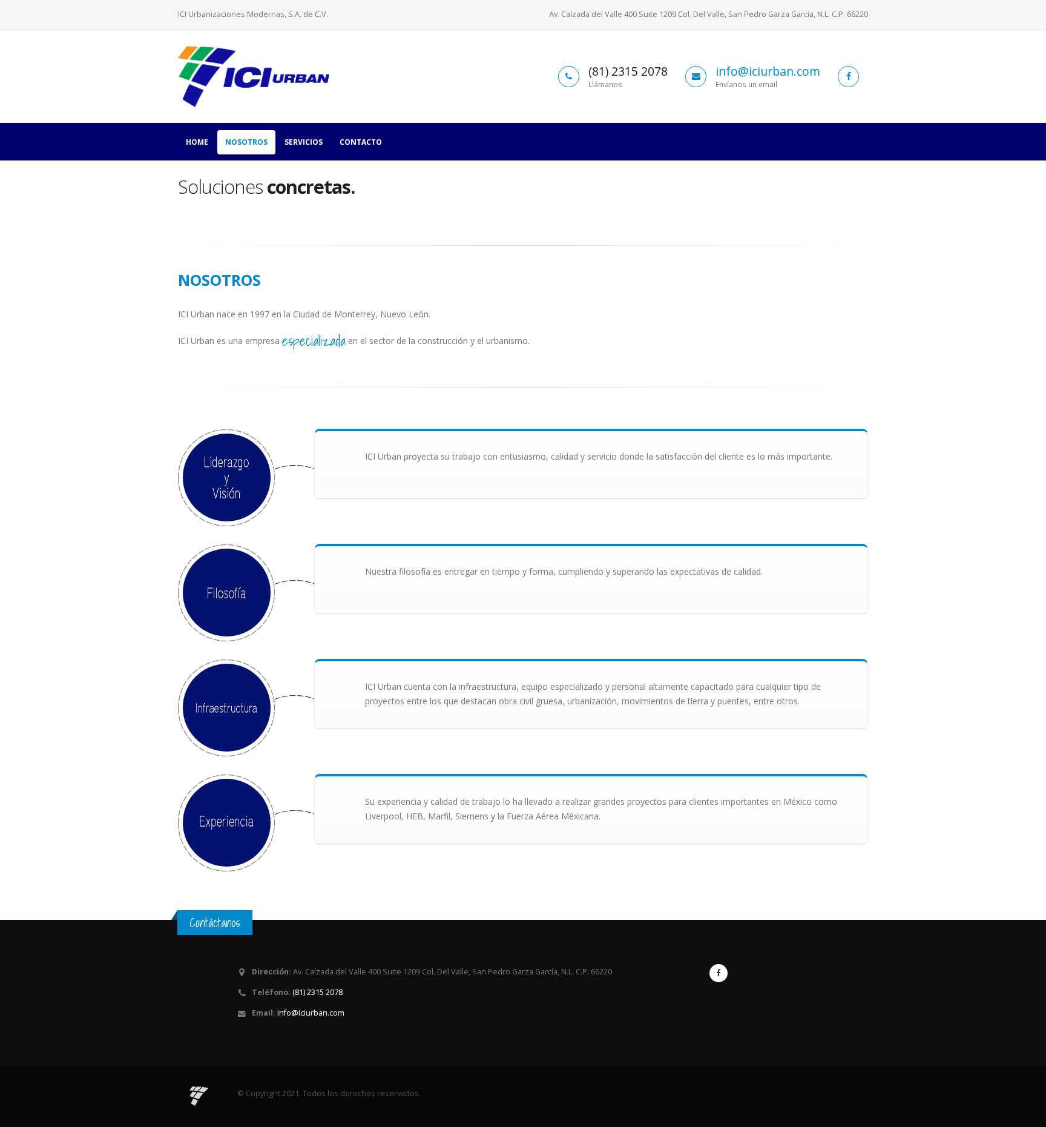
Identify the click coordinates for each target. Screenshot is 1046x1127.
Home (197, 142)
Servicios (304, 142)
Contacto (361, 142)
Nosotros (246, 142)
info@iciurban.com (767, 71)
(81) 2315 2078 (317, 992)
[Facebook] (718, 973)
